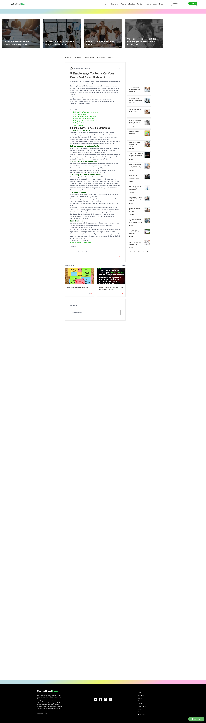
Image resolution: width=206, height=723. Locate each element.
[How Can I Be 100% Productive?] (79, 276)
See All (124, 265)
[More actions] (120, 69)
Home (139, 692)
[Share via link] (83, 251)
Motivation (101, 57)
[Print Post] (86, 251)
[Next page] (143, 251)
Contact (140, 703)
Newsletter (141, 695)
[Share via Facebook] (71, 251)
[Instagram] (105, 699)
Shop (139, 709)
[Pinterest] (110, 699)
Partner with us (142, 706)
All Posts (68, 57)
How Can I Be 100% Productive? (77, 287)
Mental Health (89, 57)
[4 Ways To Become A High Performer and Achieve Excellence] (111, 276)
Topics (140, 698)
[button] (123, 4)
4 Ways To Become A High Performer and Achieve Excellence (111, 288)
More (110, 57)
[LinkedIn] (95, 699)
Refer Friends (141, 714)
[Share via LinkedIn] (79, 251)
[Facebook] (100, 699)
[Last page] (147, 251)
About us (140, 701)
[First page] (130, 251)
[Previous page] (134, 251)
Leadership (77, 57)
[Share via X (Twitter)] (75, 251)
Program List (141, 712)
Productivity (73, 246)
